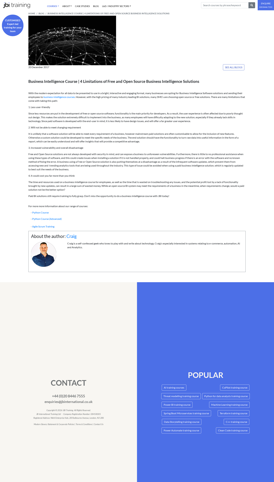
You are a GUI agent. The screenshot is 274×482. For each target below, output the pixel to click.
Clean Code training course (233, 430)
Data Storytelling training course (181, 421)
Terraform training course (233, 413)
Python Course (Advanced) (47, 218)
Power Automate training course (181, 430)
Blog (96, 6)
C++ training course (236, 421)
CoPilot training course (234, 387)
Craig (71, 236)
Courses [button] (52, 6)
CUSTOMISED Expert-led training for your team (13, 26)
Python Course (40, 212)
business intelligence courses (59, 96)
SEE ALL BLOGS (233, 67)
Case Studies (82, 6)
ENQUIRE (265, 5)
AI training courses (174, 387)
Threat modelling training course (181, 396)
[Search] (251, 5)
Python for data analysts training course (226, 396)
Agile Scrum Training (43, 226)
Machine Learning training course (229, 404)
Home (31, 13)
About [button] (66, 6)
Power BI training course (177, 404)
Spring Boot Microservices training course (186, 413)
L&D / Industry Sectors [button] (115, 6)
